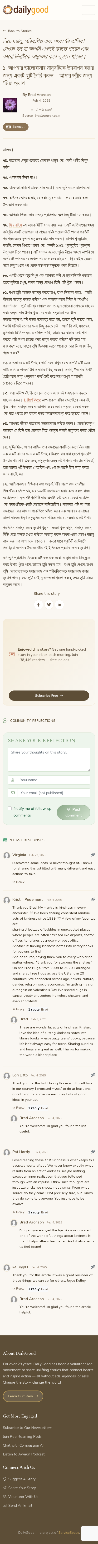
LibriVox (32, 400)
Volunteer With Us (23, 1496)
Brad (44, 1009)
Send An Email (20, 1505)
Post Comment (73, 812)
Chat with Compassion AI (23, 1445)
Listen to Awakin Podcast (24, 1454)
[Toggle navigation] (88, 10)
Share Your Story (22, 1488)
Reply (19, 882)
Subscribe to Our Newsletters (27, 1427)
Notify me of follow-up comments (32, 812)
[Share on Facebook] (38, 604)
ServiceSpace (69, 1532)
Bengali (18, 127)
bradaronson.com (47, 115)
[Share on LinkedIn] (59, 604)
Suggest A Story (22, 1479)
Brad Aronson (39, 94)
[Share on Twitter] (49, 604)
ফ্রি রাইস (15, 225)
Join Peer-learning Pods (22, 1436)
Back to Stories (20, 30)
